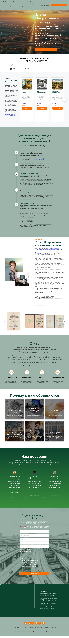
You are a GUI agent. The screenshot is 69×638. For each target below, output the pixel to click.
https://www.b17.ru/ (54, 495)
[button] (64, 99)
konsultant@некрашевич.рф (37, 159)
